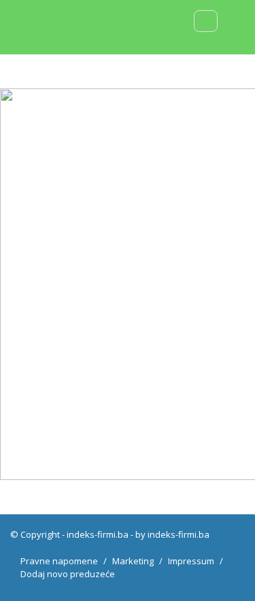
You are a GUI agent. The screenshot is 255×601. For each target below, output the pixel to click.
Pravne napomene (59, 561)
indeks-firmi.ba (98, 534)
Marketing (133, 561)
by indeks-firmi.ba (172, 534)
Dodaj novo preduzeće (67, 574)
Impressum (191, 561)
